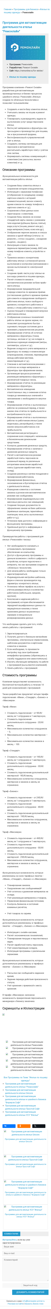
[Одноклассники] (24, 1126)
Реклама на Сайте (15, 1304)
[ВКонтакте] (9, 1126)
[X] (39, 1126)
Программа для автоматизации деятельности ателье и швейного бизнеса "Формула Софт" (25, 1099)
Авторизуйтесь (9, 1240)
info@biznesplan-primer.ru (33, 1301)
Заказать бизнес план (33, 1304)
